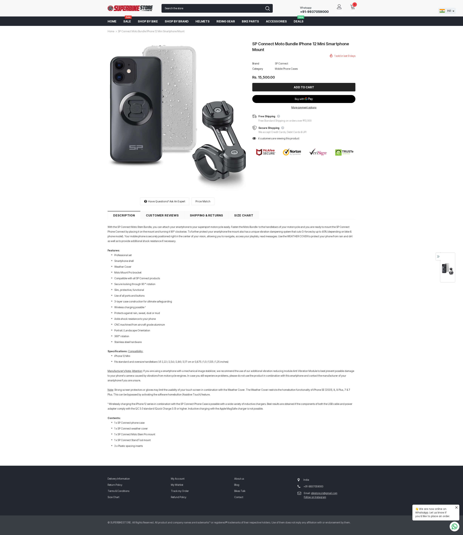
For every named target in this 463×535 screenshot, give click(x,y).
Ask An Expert (177, 201)
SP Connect (281, 63)
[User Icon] (339, 6)
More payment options (303, 107)
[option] (177, 117)
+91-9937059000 (314, 12)
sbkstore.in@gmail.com (324, 493)
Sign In (339, 12)
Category (257, 68)
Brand (255, 63)
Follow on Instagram (315, 497)
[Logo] (132, 8)
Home (111, 31)
